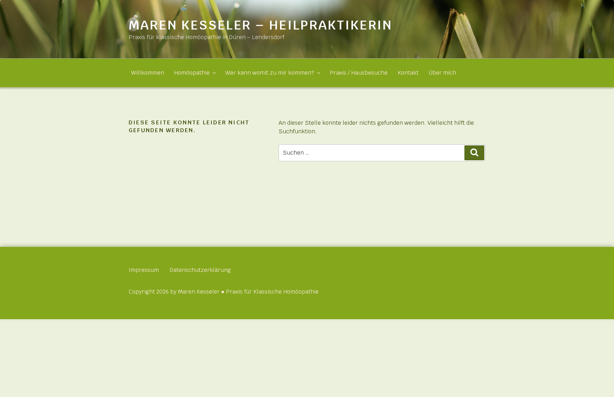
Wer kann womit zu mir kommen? (269, 72)
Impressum (144, 270)
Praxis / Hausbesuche (359, 72)
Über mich (442, 72)
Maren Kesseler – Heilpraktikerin (260, 25)
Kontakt (408, 72)
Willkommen (147, 72)
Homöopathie (192, 72)
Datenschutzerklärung (200, 270)
